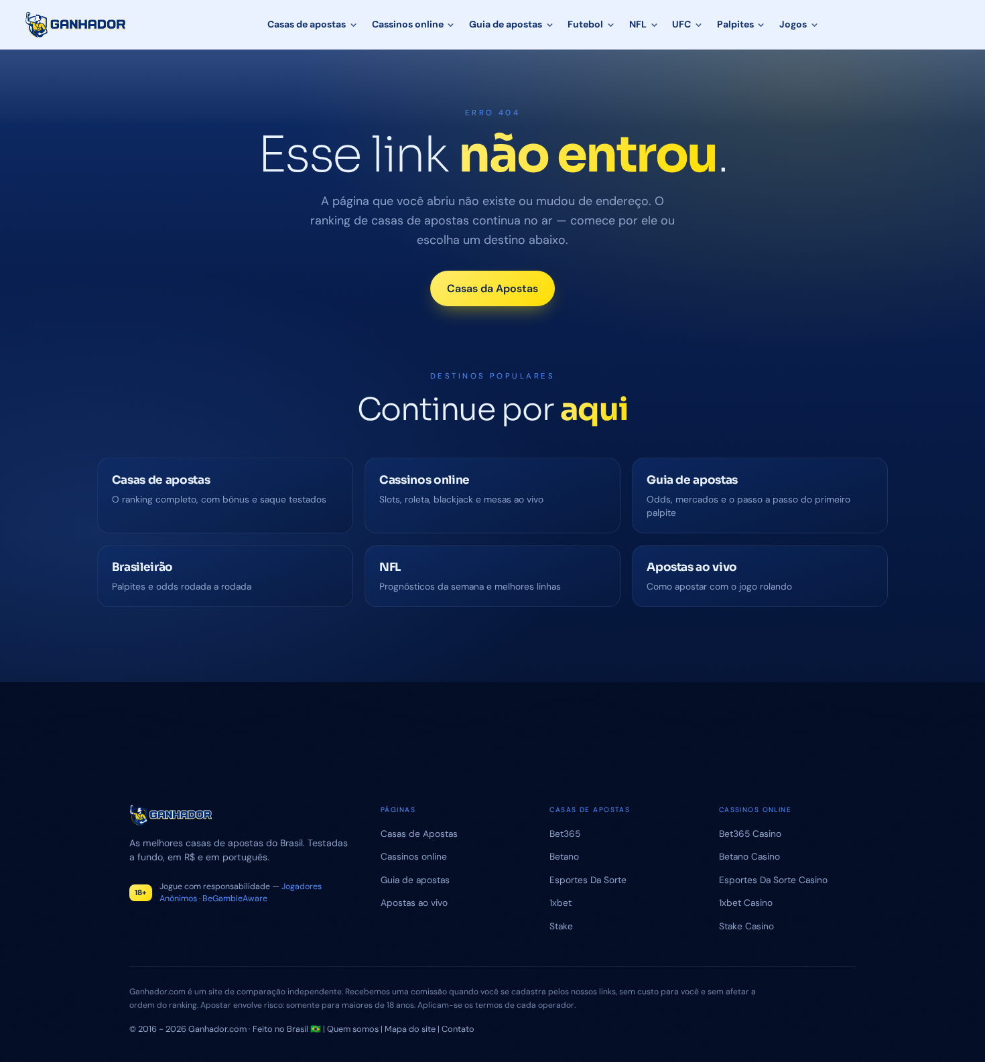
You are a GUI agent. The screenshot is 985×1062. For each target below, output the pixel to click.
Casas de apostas (306, 24)
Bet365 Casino (750, 833)
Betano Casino (749, 856)
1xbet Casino (746, 903)
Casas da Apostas (492, 288)
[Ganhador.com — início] (76, 25)
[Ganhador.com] (238, 815)
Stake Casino (746, 926)
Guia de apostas (505, 24)
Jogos (793, 24)
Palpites (735, 24)
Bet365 (564, 833)
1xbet (560, 903)
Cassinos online (408, 24)
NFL (638, 24)
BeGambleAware (234, 898)
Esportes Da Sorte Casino (773, 880)
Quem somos (353, 1029)
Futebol (585, 24)
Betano (564, 856)
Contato (458, 1029)
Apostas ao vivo (414, 903)
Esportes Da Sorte (588, 880)
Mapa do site (410, 1029)
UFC (681, 24)
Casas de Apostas (419, 833)
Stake (561, 926)
